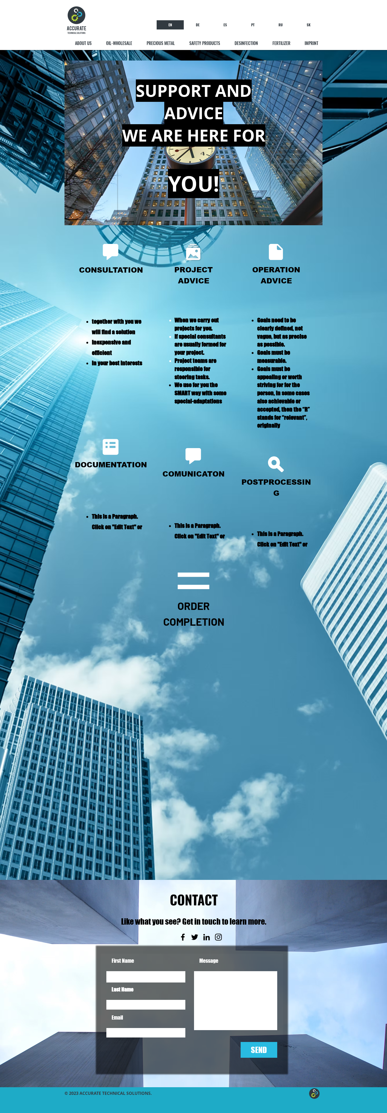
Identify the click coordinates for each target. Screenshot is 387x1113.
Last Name (122, 989)
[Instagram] (218, 937)
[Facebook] (182, 937)
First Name (123, 960)
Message (208, 960)
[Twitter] (194, 937)
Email (117, 1017)
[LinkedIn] (206, 937)
